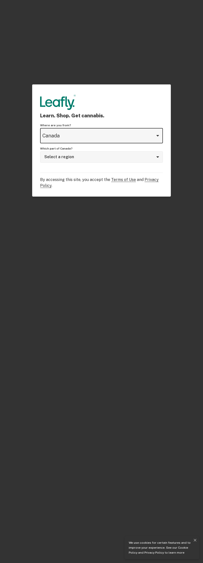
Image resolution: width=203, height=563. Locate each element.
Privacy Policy (154, 552)
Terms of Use (123, 179)
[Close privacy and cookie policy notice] (195, 540)
